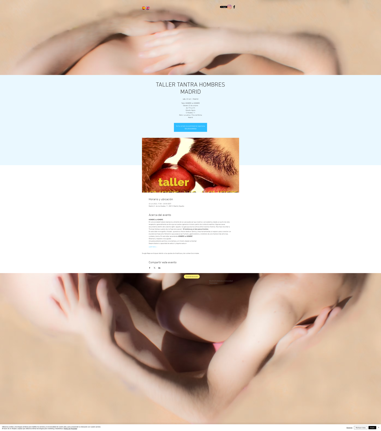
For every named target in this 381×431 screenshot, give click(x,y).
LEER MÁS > (153, 247)
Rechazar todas (361, 428)
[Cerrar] (378, 427)
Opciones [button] (349, 428)
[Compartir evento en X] (154, 268)
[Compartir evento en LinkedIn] (159, 268)
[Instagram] (229, 7)
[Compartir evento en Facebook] (150, 268)
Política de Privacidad (70, 429)
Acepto (372, 428)
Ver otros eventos (190, 129)
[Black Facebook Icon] (234, 7)
